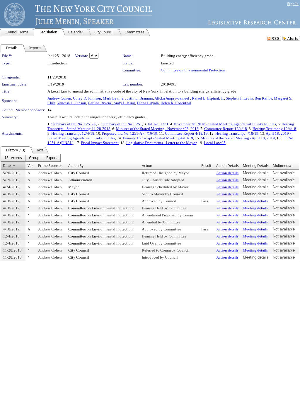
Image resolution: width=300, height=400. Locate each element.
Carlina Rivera (100, 103)
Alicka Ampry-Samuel (172, 98)
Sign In (293, 3)
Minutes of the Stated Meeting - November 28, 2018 (157, 129)
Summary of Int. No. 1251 (121, 124)
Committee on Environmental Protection (193, 70)
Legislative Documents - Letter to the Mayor (161, 143)
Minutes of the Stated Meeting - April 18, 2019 (238, 138)
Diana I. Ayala (148, 103)
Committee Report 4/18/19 (186, 133)
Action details (227, 173)
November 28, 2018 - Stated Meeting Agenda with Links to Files (225, 124)
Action (147, 165)
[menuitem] (13, 157)
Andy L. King (124, 103)
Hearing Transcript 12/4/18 (72, 133)
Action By (75, 165)
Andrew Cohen (59, 98)
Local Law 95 (215, 143)
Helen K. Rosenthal (176, 103)
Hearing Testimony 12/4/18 (274, 129)
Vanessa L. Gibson (71, 103)
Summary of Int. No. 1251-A (73, 124)
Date (7, 165)
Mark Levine (113, 98)
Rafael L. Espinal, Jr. (208, 98)
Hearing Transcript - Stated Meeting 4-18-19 (158, 138)
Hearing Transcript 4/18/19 (236, 133)
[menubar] (31, 158)
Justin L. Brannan (139, 98)
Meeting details (255, 201)
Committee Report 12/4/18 (225, 129)
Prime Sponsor (50, 165)
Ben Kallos (263, 98)
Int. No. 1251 (158, 124)
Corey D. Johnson (87, 98)
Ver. (30, 165)
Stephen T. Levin (239, 98)
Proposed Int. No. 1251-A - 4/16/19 (129, 133)
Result (206, 165)
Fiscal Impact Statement (100, 143)
